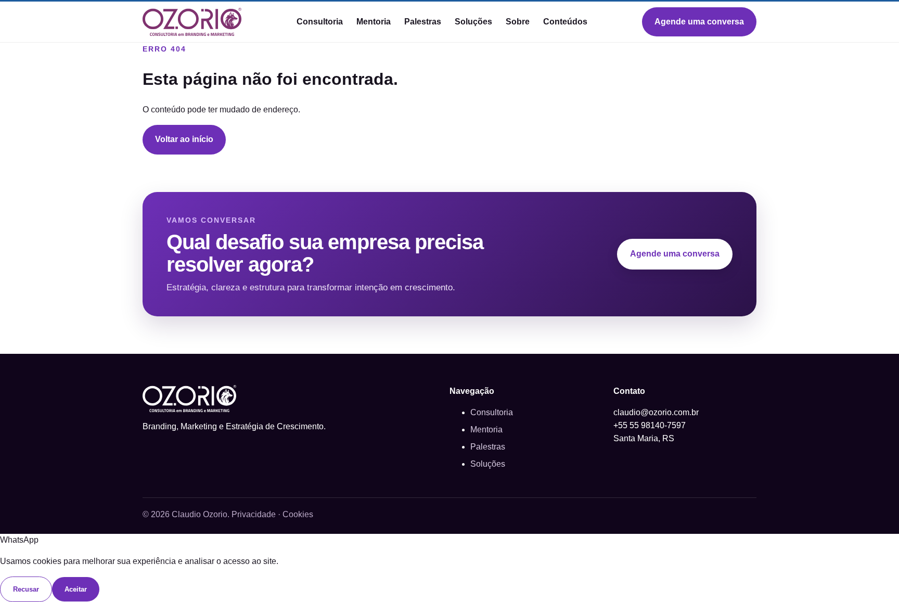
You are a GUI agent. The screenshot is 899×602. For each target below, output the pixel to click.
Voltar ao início (184, 139)
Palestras (422, 21)
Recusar (26, 589)
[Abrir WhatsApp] (873, 576)
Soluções (473, 21)
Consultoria (320, 21)
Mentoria (373, 21)
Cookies (297, 514)
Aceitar (76, 589)
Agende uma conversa (699, 21)
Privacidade (254, 514)
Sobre (518, 21)
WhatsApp (19, 539)
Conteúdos (565, 21)
